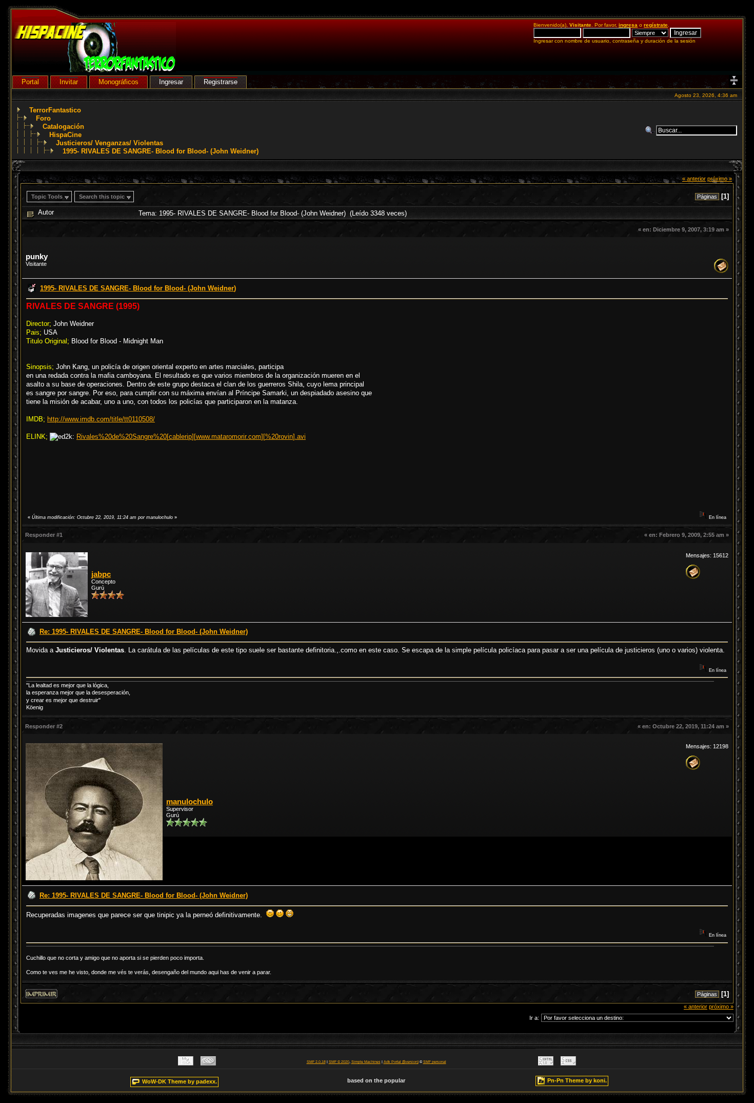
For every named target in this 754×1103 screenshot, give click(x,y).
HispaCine (65, 135)
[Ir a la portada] (95, 70)
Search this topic (102, 196)
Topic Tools (47, 196)
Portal (30, 82)
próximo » (719, 179)
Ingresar (171, 82)
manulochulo (189, 802)
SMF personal (434, 1061)
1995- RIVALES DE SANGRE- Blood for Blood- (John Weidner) (161, 151)
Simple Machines (366, 1061)
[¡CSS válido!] (568, 1063)
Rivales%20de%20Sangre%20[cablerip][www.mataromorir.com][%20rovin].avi (191, 436)
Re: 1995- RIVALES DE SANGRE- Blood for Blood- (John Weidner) (143, 631)
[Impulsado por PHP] (208, 1063)
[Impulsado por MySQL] (185, 1063)
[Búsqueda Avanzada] (650, 130)
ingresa (628, 25)
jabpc (101, 574)
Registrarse (220, 82)
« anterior (694, 179)
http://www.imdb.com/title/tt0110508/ (101, 419)
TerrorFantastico (55, 110)
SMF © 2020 (339, 1061)
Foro (43, 118)
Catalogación (63, 126)
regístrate (656, 25)
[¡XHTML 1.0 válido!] (545, 1063)
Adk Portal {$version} (401, 1061)
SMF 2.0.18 (316, 1061)
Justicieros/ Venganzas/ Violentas (109, 143)
